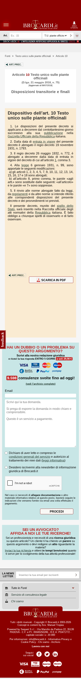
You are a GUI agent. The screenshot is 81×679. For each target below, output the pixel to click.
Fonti (7, 56)
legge (25, 165)
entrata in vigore (44, 141)
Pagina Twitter (47, 652)
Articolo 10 (61, 56)
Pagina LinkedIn (55, 652)
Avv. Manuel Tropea (53, 625)
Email (9, 390)
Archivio (55, 642)
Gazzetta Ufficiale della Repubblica (31, 136)
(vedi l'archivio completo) (40, 383)
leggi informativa (53, 460)
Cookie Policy (28, 642)
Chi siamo (43, 642)
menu (6, 25)
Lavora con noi (40, 646)
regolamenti (20, 194)
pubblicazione (53, 133)
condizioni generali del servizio (29, 456)
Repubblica (42, 212)
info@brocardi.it (37, 639)
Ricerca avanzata (77, 36)
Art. (15, 64)
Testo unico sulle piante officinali (33, 56)
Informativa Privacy (59, 639)
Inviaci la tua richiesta (18, 550)
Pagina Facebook (39, 652)
